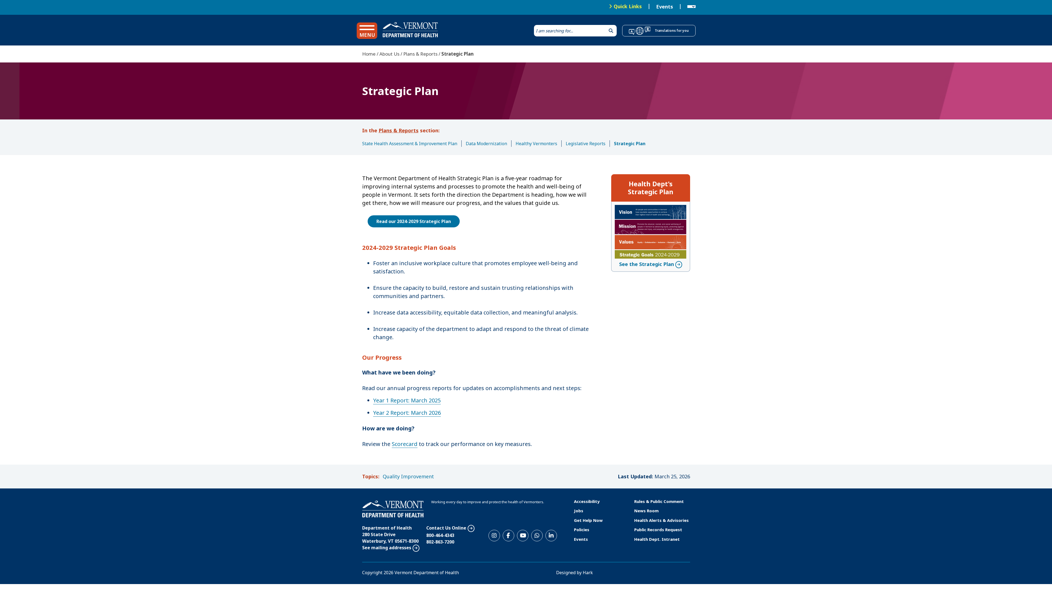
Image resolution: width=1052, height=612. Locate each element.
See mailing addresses (386, 548)
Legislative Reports (585, 144)
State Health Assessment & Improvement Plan (409, 144)
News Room (646, 510)
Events (664, 6)
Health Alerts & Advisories (661, 520)
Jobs (578, 510)
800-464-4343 (440, 535)
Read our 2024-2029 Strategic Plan (413, 221)
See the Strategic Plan (646, 264)
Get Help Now (588, 520)
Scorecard (405, 444)
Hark (588, 573)
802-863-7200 (440, 542)
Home (369, 54)
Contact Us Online (446, 528)
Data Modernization (486, 144)
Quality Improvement (408, 476)
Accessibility (587, 501)
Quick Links (628, 6)
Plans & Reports (420, 54)
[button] (367, 30)
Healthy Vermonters (536, 144)
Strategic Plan (629, 144)
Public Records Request (658, 529)
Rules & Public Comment (659, 501)
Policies (581, 529)
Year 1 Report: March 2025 (407, 400)
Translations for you (672, 30)
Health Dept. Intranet (657, 539)
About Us (389, 54)
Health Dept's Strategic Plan (650, 187)
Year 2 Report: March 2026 (407, 412)
